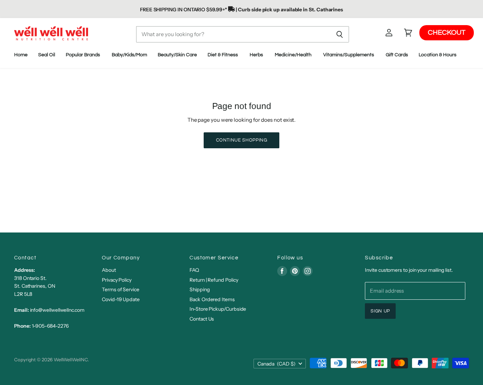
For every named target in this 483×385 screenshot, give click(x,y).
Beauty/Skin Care (177, 54)
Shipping (200, 289)
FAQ (194, 270)
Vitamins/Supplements (349, 54)
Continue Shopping (241, 140)
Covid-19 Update (121, 299)
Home (21, 54)
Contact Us (202, 319)
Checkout (446, 32)
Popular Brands (83, 54)
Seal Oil (46, 54)
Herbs (257, 54)
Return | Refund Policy (214, 280)
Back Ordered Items (212, 299)
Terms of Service (120, 289)
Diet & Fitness (223, 54)
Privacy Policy (117, 280)
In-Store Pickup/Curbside (218, 309)
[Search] (339, 34)
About (109, 270)
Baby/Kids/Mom (129, 54)
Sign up (380, 311)
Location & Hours (438, 54)
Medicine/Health (294, 54)
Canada (276, 364)
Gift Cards (397, 54)
